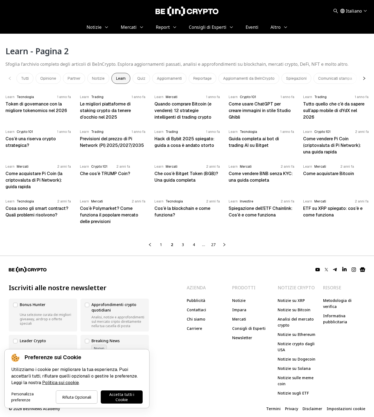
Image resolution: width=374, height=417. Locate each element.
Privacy (291, 408)
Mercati (239, 319)
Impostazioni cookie (346, 408)
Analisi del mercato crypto (296, 322)
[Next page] (224, 244)
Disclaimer (312, 408)
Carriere (194, 328)
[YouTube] (317, 269)
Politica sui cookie (60, 382)
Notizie (239, 300)
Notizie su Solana (294, 368)
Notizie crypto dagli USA (296, 346)
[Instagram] (353, 269)
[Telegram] (335, 269)
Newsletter (242, 337)
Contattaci (196, 309)
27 (213, 244)
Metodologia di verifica (337, 303)
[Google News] (362, 269)
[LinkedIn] (344, 269)
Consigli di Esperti (249, 328)
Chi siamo (196, 319)
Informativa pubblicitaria (335, 318)
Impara (239, 309)
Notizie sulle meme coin (295, 380)
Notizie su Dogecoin (296, 359)
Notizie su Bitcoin (294, 309)
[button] (43, 315)
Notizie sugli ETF (293, 393)
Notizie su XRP (291, 300)
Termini (273, 408)
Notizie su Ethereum (296, 334)
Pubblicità (196, 300)
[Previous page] (150, 244)
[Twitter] (326, 269)
